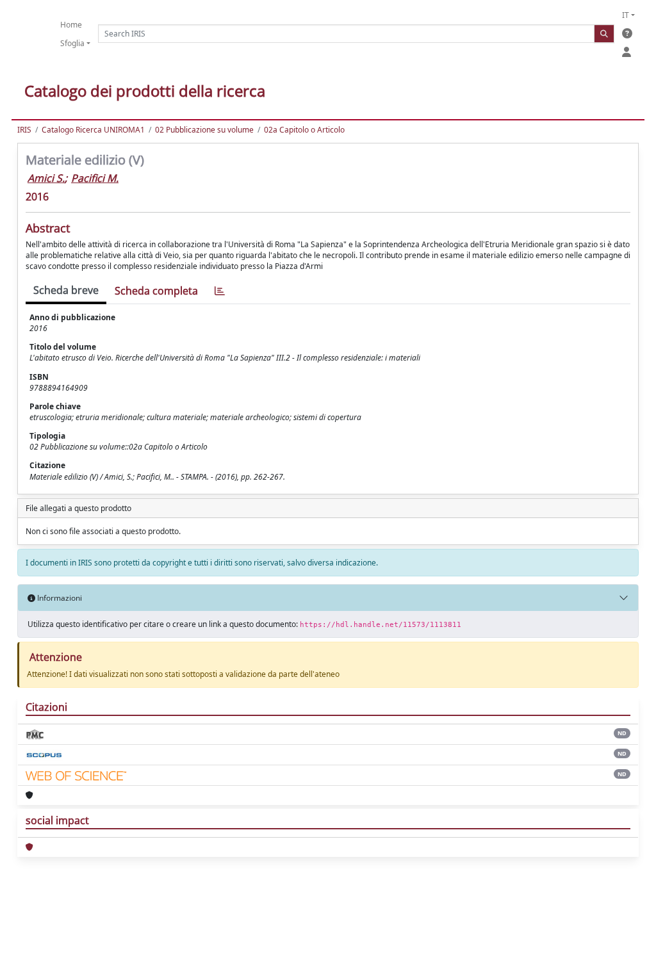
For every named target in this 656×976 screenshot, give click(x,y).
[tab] (219, 291)
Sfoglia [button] (72, 43)
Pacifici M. (95, 178)
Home (71, 24)
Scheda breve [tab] (66, 290)
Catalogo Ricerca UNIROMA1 (93, 129)
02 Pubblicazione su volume (204, 129)
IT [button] (625, 15)
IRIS (24, 129)
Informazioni (58, 597)
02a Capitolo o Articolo (304, 129)
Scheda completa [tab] (156, 291)
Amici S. (46, 178)
